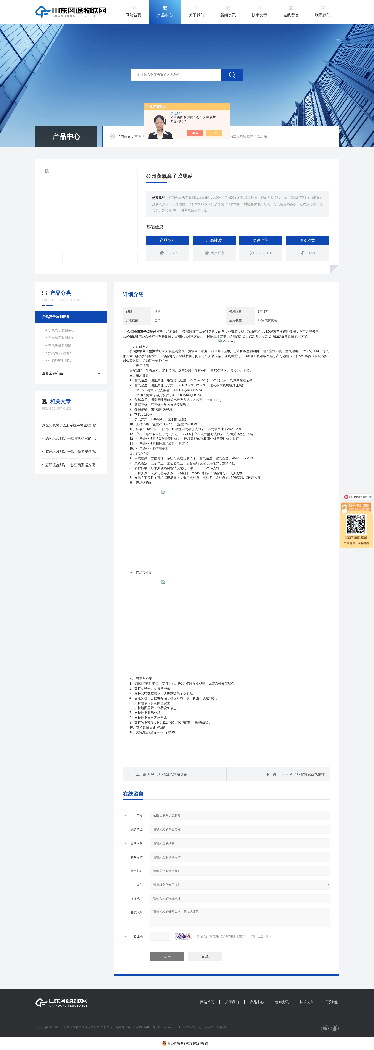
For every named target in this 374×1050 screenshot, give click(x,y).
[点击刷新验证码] (183, 936)
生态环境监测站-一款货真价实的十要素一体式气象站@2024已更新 (71, 438)
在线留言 (291, 15)
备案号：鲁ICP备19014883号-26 (137, 1027)
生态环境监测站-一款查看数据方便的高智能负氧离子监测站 (71, 465)
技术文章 (259, 15)
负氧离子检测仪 (59, 353)
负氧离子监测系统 (61, 330)
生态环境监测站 (59, 360)
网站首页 (133, 15)
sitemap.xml (171, 1027)
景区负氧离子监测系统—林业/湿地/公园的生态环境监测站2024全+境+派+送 (71, 425)
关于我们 (196, 15)
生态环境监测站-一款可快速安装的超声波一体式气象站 (71, 452)
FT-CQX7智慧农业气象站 (305, 774)
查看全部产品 (52, 373)
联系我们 (322, 15)
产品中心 (165, 15)
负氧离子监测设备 (56, 317)
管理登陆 (222, 1027)
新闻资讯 (228, 15)
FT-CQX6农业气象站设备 (167, 774)
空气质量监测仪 (59, 345)
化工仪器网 (206, 1027)
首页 (137, 136)
